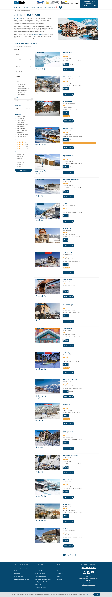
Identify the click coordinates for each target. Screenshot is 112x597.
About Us (59, 576)
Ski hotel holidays (18, 18)
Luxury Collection (18, 576)
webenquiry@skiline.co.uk (88, 585)
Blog (44, 7)
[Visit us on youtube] (92, 572)
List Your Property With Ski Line (43, 579)
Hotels (25, 10)
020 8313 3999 (89, 5)
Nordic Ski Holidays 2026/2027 (22, 568)
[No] (110, 594)
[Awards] (55, 4)
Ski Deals (26, 7)
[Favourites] (57, 8)
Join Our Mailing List (40, 576)
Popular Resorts (36, 7)
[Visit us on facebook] (88, 572)
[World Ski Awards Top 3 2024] (47, 4)
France (26, 18)
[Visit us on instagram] (84, 572)
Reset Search (23, 170)
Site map (59, 579)
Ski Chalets (17, 571)
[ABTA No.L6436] (41, 4)
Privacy (59, 571)
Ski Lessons (38, 585)
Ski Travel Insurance (40, 587)
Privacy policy (89, 594)
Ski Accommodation (18, 10)
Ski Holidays (17, 7)
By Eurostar (17, 574)
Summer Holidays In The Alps (21, 579)
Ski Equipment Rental (41, 582)
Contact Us (51, 7)
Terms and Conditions (63, 568)
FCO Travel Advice (40, 574)
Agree (97, 594)
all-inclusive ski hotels (38, 34)
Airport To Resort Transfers (42, 571)
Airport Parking (39, 568)
